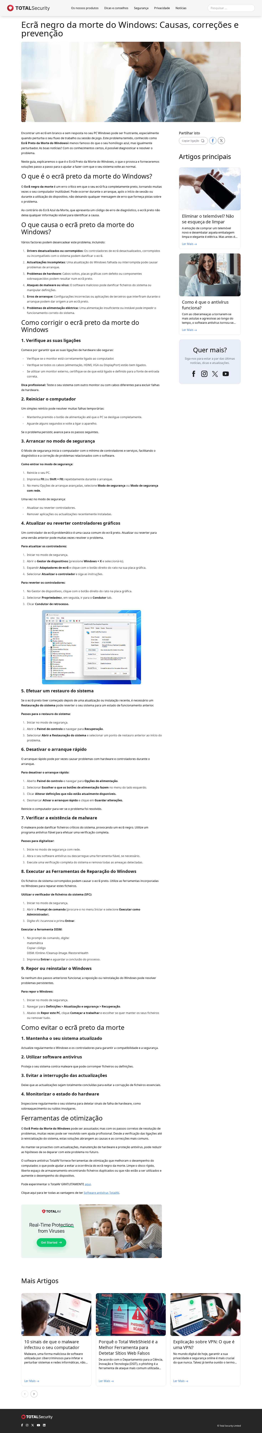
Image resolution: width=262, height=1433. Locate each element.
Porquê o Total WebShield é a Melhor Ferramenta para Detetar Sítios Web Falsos (128, 1347)
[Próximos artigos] (34, 1394)
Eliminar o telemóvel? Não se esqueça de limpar (208, 219)
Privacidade (162, 8)
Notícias (181, 8)
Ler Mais (188, 244)
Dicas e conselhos (116, 8)
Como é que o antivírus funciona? (205, 305)
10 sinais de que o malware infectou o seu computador (51, 1344)
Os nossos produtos (85, 8)
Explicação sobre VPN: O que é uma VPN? (204, 1344)
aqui (88, 1184)
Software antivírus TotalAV (101, 1193)
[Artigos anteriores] (24, 1394)
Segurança (141, 8)
